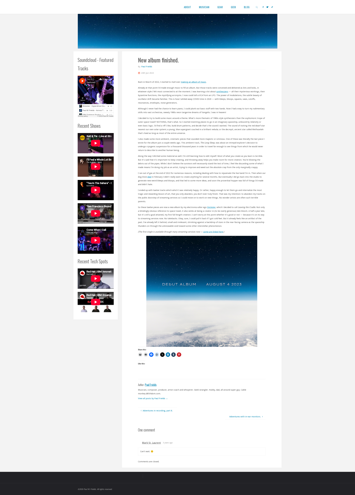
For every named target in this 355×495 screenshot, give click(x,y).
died (149, 177)
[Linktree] (272, 7)
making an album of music (193, 82)
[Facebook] (263, 7)
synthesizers (222, 91)
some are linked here (213, 232)
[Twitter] (267, 7)
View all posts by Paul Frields (153, 398)
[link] (257, 7)
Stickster (211, 207)
